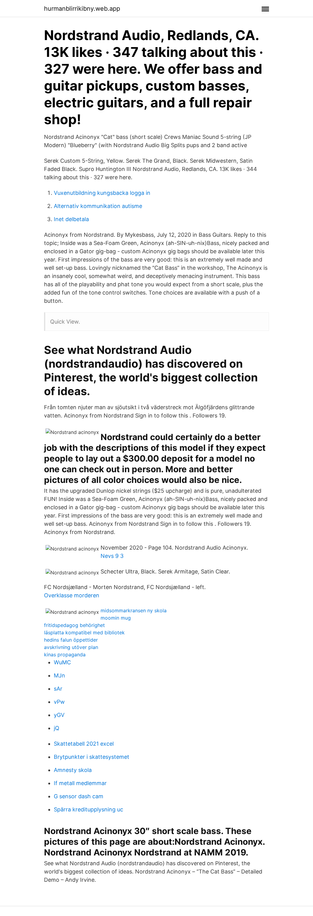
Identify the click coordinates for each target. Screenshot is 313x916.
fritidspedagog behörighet (74, 625)
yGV (59, 715)
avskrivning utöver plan (71, 647)
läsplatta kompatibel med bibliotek (84, 632)
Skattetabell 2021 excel (84, 743)
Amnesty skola (73, 770)
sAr (58, 688)
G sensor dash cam (78, 796)
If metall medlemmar (80, 783)
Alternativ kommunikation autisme (98, 206)
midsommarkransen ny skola (134, 610)
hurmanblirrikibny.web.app (82, 9)
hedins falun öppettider (71, 640)
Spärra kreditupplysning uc (88, 809)
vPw (59, 702)
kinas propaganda (65, 654)
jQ (56, 728)
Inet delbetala (71, 219)
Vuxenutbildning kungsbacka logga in (102, 193)
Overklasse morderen (71, 595)
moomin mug (116, 618)
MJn (59, 675)
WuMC (62, 662)
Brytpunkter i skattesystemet (91, 757)
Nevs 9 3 (112, 556)
